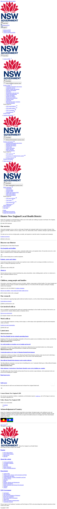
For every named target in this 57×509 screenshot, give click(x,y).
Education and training (11, 90)
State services (6, 455)
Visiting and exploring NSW (12, 192)
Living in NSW (7, 85)
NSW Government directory (9, 468)
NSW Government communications (11, 500)
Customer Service (7, 478)
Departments (4, 471)
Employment (9, 146)
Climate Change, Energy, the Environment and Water (15, 474)
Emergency (8, 91)
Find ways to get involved (6, 313)
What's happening (8, 187)
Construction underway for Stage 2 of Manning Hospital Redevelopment (18, 352)
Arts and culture (9, 190)
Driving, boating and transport (12, 89)
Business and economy (11, 144)
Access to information (8, 462)
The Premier (6, 493)
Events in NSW (9, 191)
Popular (3, 450)
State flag (5, 456)
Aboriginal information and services (14, 86)
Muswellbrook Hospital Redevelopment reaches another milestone (16, 360)
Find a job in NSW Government (10, 498)
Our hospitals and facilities (8, 248)
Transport (5, 486)
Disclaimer (5, 465)
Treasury (5, 487)
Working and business (9, 141)
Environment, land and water (12, 93)
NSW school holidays (11, 195)
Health (4, 481)
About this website (6, 459)
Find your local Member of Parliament (11, 495)
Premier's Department (8, 483)
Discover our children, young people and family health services (14, 290)
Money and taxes (10, 149)
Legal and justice (10, 99)
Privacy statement (7, 467)
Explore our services (5, 236)
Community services (10, 88)
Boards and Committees (8, 496)
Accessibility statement (8, 463)
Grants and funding (10, 95)
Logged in (5, 27)
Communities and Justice (8, 476)
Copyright (5, 464)
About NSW (9, 188)
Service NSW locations (8, 454)
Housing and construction (11, 98)
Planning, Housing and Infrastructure (11, 482)
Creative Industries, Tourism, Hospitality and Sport (14, 477)
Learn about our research (6, 301)
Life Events (8, 100)
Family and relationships (11, 94)
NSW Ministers (6, 494)
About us (3, 270)
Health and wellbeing (11, 96)
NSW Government (6, 490)
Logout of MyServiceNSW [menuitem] (9, 32)
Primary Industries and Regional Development (13, 485)
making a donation (20, 288)
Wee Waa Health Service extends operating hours (15, 336)
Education (5, 480)
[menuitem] (7, 30)
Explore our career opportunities (8, 325)
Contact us (37, 396)
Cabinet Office (6, 473)
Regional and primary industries (13, 101)
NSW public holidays (11, 193)
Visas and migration (10, 103)
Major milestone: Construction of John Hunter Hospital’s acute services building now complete (23, 368)
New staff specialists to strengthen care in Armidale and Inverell (15, 344)
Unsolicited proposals (8, 501)
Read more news (5, 375)
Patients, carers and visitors (8, 259)
